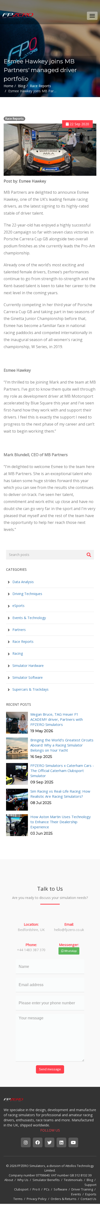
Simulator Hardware (27, 665)
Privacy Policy (37, 1199)
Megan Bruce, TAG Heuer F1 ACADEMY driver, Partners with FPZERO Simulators (56, 719)
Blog (90, 1180)
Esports (90, 1194)
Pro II (36, 1189)
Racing (17, 653)
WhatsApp (70, 951)
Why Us (22, 1180)
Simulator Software (27, 677)
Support (90, 1184)
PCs (47, 1189)
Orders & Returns (63, 1199)
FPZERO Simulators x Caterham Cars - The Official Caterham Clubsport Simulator (62, 770)
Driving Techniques (26, 593)
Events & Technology (28, 617)
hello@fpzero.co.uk (69, 929)
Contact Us (88, 1199)
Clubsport (21, 1189)
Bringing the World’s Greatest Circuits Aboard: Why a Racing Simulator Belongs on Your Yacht (61, 745)
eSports (18, 605)
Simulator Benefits (46, 1180)
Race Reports (14, 119)
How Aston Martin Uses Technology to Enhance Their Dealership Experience (60, 821)
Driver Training (82, 1189)
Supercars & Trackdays (30, 689)
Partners (18, 629)
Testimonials (73, 1180)
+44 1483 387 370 (31, 950)
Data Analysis (22, 581)
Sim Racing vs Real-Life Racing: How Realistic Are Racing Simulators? (60, 794)
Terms (18, 1199)
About (8, 1180)
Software (60, 1189)
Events (76, 1194)
